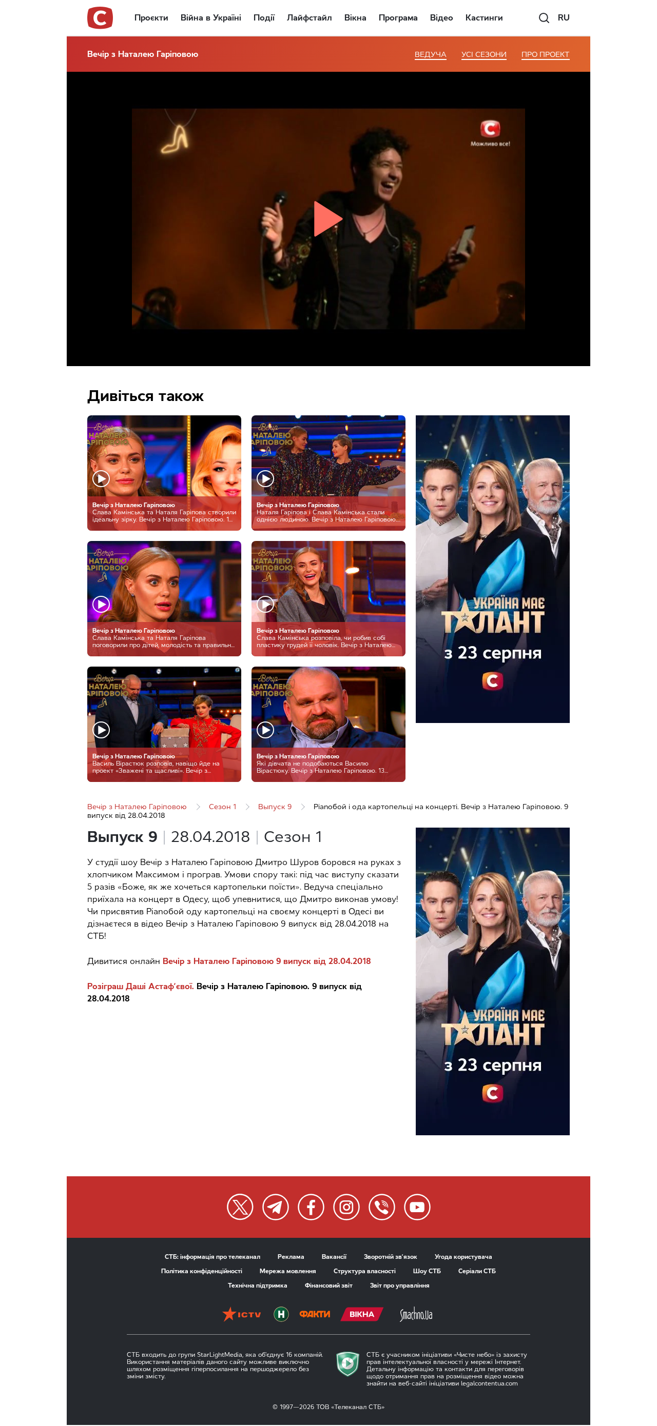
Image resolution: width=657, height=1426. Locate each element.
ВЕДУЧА (431, 54)
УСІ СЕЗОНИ (484, 54)
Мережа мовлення (288, 1271)
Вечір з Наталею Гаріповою (142, 54)
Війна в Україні (211, 18)
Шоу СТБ (427, 1271)
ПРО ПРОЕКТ (545, 54)
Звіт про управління (400, 1285)
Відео (441, 18)
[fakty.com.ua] (314, 1315)
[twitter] (240, 1207)
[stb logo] (100, 18)
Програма (398, 18)
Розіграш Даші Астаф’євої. (140, 986)
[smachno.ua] (416, 1315)
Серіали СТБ (477, 1271)
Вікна (355, 18)
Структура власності (365, 1271)
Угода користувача (463, 1256)
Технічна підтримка (257, 1285)
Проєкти (151, 18)
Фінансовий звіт (329, 1285)
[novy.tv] (281, 1315)
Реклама (291, 1256)
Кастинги (484, 18)
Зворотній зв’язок (390, 1256)
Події (264, 18)
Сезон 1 (222, 806)
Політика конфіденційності (201, 1271)
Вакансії (334, 1256)
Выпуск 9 (275, 806)
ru (564, 18)
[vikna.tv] (362, 1315)
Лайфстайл (309, 18)
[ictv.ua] (241, 1315)
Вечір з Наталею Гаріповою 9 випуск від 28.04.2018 (267, 961)
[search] (544, 18)
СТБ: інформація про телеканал (212, 1256)
